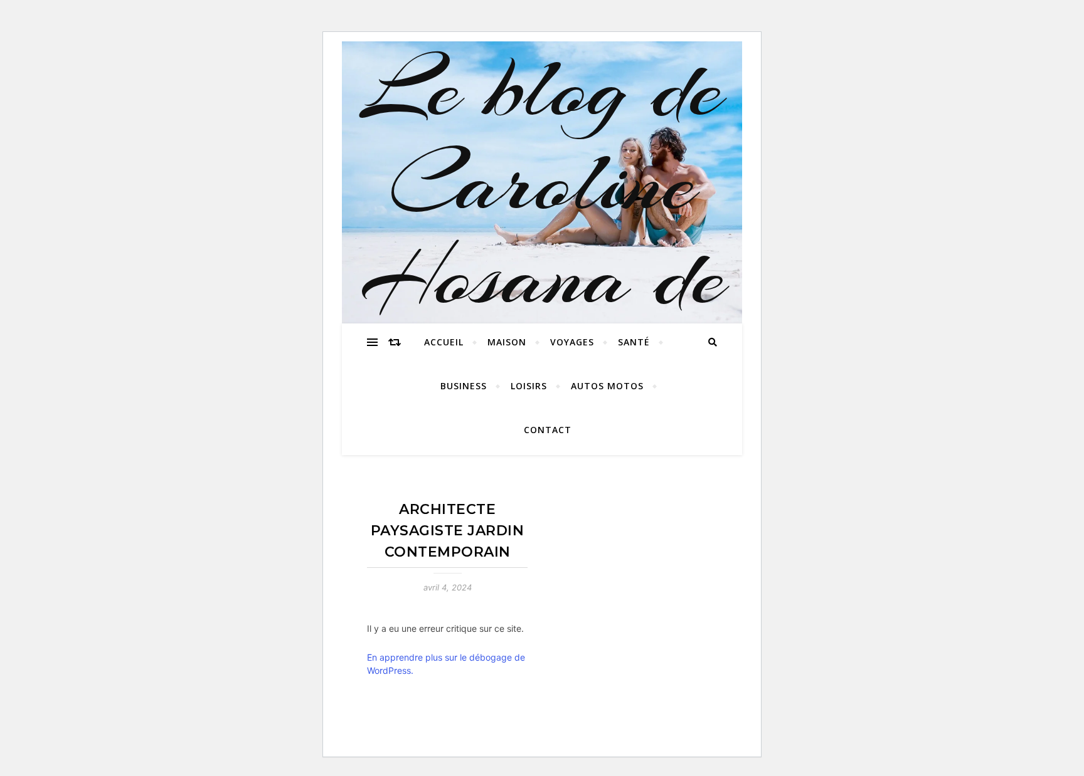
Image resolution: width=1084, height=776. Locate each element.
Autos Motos (607, 386)
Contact (547, 430)
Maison (506, 342)
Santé (634, 342)
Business (463, 386)
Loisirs (529, 386)
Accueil (444, 342)
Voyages (572, 342)
